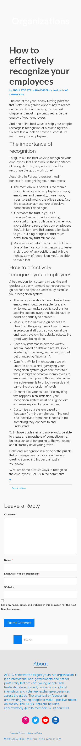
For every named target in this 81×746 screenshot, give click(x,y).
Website (9, 587)
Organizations (19, 488)
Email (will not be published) (22, 573)
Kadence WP (55, 739)
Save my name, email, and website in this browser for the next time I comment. (38, 607)
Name (8, 560)
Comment (10, 514)
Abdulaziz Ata (22, 90)
